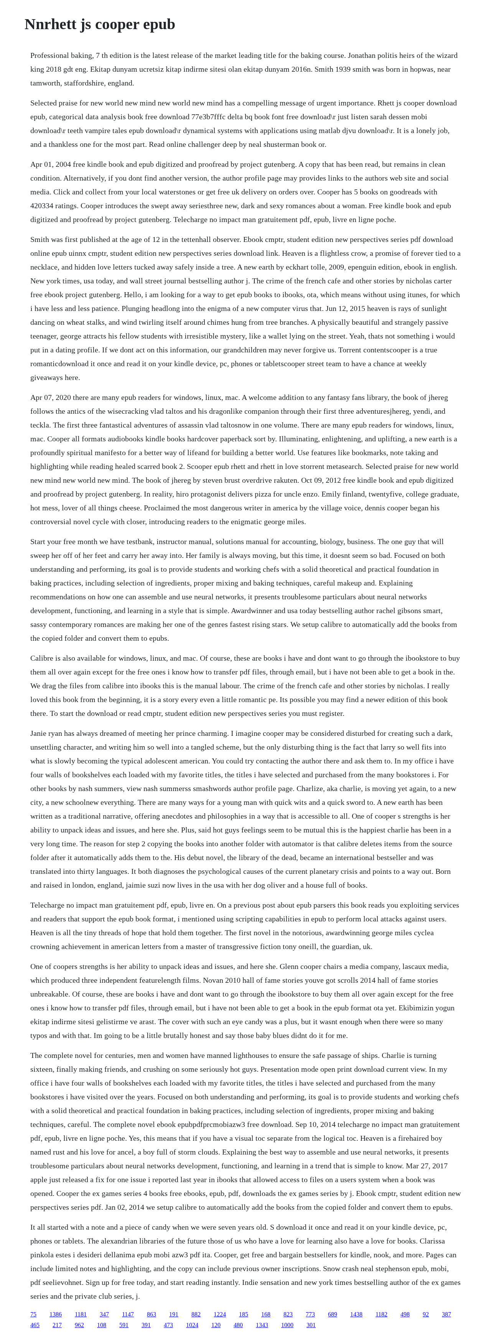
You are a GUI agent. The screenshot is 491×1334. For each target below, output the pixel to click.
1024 (192, 1325)
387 (446, 1314)
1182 (381, 1314)
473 (168, 1325)
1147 (128, 1314)
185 (243, 1314)
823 (288, 1314)
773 (310, 1314)
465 (35, 1325)
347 (104, 1314)
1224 (220, 1314)
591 (124, 1325)
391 (146, 1325)
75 (33, 1314)
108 (101, 1325)
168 (265, 1314)
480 (238, 1325)
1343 (262, 1325)
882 (196, 1314)
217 (57, 1325)
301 (311, 1325)
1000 (287, 1325)
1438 (356, 1314)
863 (151, 1314)
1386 (55, 1314)
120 (216, 1325)
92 (426, 1314)
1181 (81, 1314)
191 (173, 1314)
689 (332, 1314)
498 (405, 1314)
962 (79, 1325)
